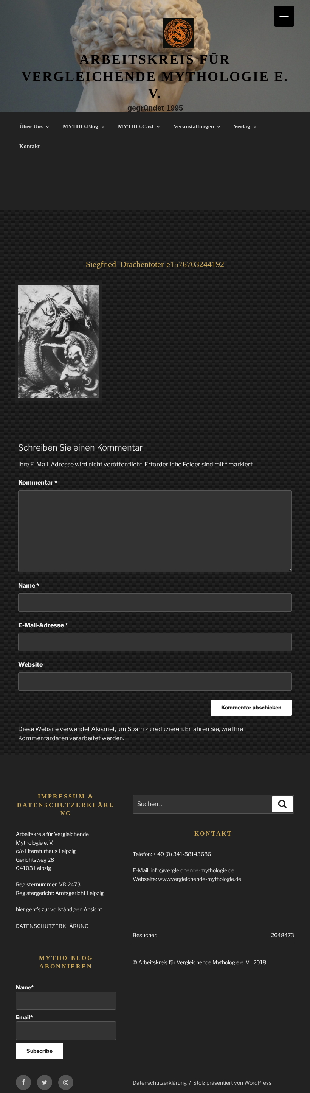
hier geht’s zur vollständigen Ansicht (59, 909)
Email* (24, 1017)
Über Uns (31, 126)
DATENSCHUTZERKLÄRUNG (52, 926)
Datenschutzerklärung (160, 1082)
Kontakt (29, 146)
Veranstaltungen (194, 126)
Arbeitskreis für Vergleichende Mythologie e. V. (155, 76)
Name (28, 585)
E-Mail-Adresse (43, 625)
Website (30, 664)
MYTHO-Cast (135, 126)
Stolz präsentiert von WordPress (232, 1082)
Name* (25, 987)
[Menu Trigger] (284, 16)
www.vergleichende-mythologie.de (199, 879)
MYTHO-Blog (80, 126)
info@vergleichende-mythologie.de (192, 870)
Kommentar (37, 482)
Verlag (242, 126)
